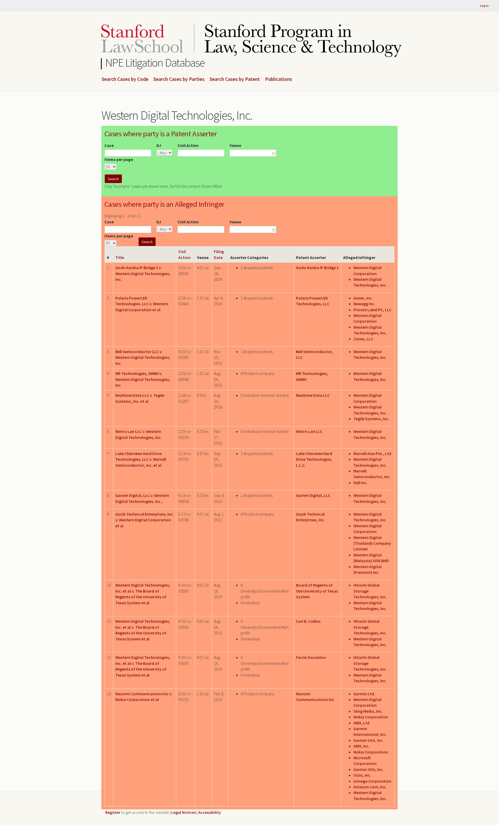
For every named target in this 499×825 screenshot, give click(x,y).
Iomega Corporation (372, 781)
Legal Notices (183, 812)
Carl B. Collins (308, 621)
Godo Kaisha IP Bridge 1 (317, 267)
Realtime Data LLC (313, 395)
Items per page (118, 159)
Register (112, 812)
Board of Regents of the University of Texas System (317, 590)
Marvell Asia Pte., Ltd (372, 453)
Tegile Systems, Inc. (371, 418)
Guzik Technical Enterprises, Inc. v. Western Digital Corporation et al (144, 519)
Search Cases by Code (125, 79)
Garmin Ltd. (364, 693)
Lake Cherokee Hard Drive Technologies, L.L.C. (314, 459)
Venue (235, 145)
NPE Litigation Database (155, 62)
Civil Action (188, 145)
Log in (484, 6)
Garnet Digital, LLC (313, 495)
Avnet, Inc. (363, 298)
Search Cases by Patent (234, 79)
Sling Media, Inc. (368, 711)
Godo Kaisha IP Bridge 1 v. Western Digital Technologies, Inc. (142, 273)
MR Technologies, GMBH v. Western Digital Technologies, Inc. (142, 379)
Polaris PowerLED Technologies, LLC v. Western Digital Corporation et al (141, 303)
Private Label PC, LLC (372, 309)
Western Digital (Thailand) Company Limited (372, 543)
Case (109, 145)
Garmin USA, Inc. (368, 740)
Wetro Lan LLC (309, 431)
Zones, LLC (363, 338)
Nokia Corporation (370, 716)
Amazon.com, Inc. (370, 786)
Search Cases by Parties (179, 79)
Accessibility (209, 812)
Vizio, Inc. (362, 775)
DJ (158, 145)
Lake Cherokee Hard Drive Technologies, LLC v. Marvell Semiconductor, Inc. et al (140, 459)
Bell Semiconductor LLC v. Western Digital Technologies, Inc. (142, 357)
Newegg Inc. (364, 303)
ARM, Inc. (361, 746)
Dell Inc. (360, 482)
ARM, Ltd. (361, 722)
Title (119, 257)
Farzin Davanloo (311, 657)
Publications (278, 79)
